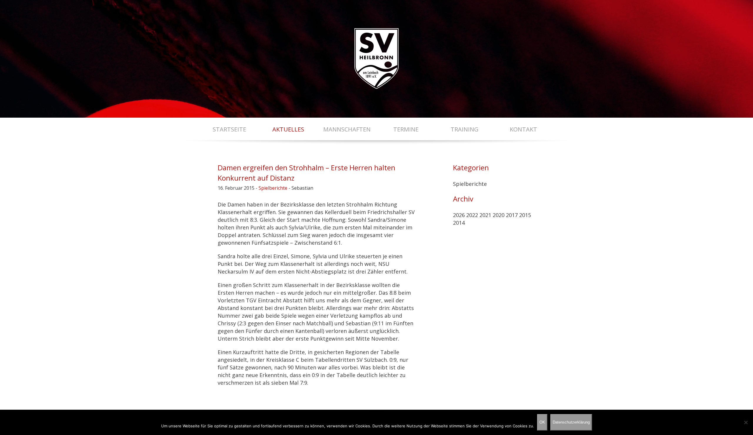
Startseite (229, 129)
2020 (498, 215)
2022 (472, 215)
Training (465, 129)
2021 (485, 215)
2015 (525, 215)
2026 (459, 215)
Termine (406, 129)
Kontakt (523, 129)
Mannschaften (347, 129)
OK (542, 422)
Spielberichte (273, 188)
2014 (459, 222)
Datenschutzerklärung (571, 422)
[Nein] (746, 422)
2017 (512, 215)
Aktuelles (288, 129)
